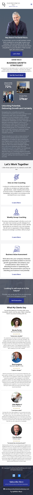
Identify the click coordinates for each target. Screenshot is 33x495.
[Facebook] (19, 475)
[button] (31, 4)
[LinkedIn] (14, 475)
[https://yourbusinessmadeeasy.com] (11, 4)
